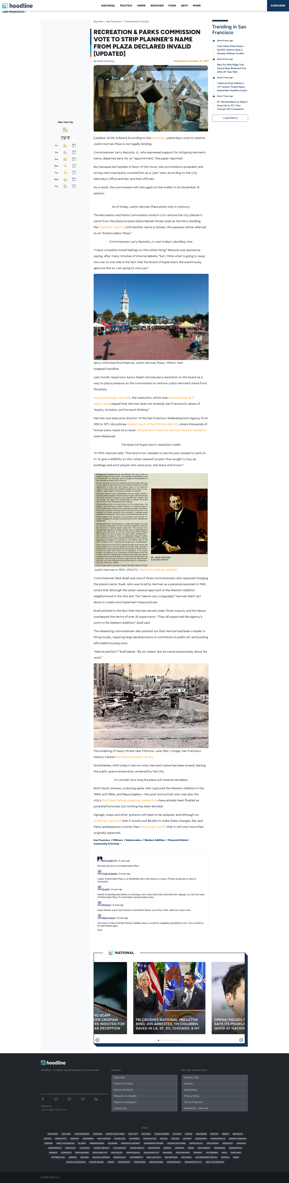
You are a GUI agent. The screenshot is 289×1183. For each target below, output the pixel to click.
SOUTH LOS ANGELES (75, 1162)
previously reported (107, 821)
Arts (184, 5)
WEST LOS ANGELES (215, 1162)
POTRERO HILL (58, 1157)
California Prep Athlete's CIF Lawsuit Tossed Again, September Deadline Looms (232, 87)
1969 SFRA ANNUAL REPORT (158, 569)
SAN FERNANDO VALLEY (206, 1157)
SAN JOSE (66, 1134)
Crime (141, 5)
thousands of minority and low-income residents (171, 430)
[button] (97, 1040)
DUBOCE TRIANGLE (237, 1139)
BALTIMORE (201, 1134)
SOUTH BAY (53, 1134)
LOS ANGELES (119, 1148)
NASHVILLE (66, 1153)
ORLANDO (167, 1153)
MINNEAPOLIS (235, 1148)
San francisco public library (135, 757)
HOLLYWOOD (213, 1143)
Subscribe (278, 5)
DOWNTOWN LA (218, 1139)
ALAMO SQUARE (162, 1134)
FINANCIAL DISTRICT (130, 1143)
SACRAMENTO (136, 1157)
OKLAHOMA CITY (151, 1153)
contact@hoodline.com (54, 1110)
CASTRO (47, 1139)
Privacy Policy (191, 1096)
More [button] (197, 5)
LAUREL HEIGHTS (101, 1148)
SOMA (236, 1157)
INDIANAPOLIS (54, 1148)
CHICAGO (74, 1139)
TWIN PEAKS (139, 1162)
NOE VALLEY (116, 1153)
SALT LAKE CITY (154, 1157)
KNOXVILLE (70, 1148)
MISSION (53, 1153)
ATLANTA (177, 1134)
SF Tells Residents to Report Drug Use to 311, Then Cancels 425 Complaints (232, 105)
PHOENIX (198, 1153)
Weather (157, 5)
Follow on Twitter (123, 1084)
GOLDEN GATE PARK (176, 1143)
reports (111, 227)
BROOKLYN (237, 1134)
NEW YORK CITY (100, 1153)
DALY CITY (133, 1134)
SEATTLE (225, 1157)
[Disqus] (151, 893)
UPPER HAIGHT (174, 1162)
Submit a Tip (191, 1077)
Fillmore (118, 840)
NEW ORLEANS (82, 1153)
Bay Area (98, 21)
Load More (230, 118)
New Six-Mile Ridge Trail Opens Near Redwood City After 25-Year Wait (231, 68)
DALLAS (163, 1139)
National (108, 5)
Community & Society (137, 21)
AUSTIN (188, 1134)
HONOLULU (228, 1143)
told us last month (153, 827)
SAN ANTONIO (171, 1157)
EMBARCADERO (97, 1143)
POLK (224, 1153)
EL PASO (82, 1143)
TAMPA (111, 1162)
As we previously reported (112, 397)
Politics (126, 5)
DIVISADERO (201, 1139)
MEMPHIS (179, 1148)
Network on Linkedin (125, 1096)
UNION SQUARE (156, 1162)
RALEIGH (85, 1157)
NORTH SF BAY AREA (115, 1134)
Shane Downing (104, 61)
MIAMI (191, 1148)
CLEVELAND (119, 1139)
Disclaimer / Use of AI (196, 1108)
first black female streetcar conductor (129, 800)
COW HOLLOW (149, 1139)
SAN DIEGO (186, 1157)
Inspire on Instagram (125, 1102)
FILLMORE (112, 1143)
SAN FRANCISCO (82, 1134)
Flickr (154, 69)
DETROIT (187, 1139)
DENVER (175, 1139)
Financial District (178, 840)
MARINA (167, 1148)
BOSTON (214, 1134)
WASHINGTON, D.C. (193, 1162)
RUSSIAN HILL (120, 1157)
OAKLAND (97, 1134)
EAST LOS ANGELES (65, 1143)
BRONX (225, 1134)
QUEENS (72, 1157)
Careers (188, 1084)
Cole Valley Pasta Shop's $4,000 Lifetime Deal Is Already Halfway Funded (230, 50)
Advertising (190, 1090)
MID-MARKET (204, 1148)
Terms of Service (193, 1102)
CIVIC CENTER (104, 1139)
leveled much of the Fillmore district (152, 424)
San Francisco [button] (13, 11)
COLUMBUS (134, 1139)
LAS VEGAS (85, 1148)
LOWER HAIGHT (137, 1148)
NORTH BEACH (133, 1153)
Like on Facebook (123, 1090)
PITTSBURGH (212, 1153)
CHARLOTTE (60, 1139)
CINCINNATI (88, 1139)
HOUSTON (241, 1143)
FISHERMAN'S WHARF (153, 1143)
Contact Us (120, 1108)
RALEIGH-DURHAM (101, 1157)
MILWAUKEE (219, 1148)
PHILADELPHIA (183, 1153)
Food (172, 5)
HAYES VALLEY (196, 1143)
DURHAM (49, 1143)
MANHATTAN (154, 1148)
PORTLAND (236, 1153)
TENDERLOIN (124, 1162)
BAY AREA (146, 1134)
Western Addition (154, 840)
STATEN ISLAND (96, 1162)
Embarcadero (133, 840)
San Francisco (114, 21)
